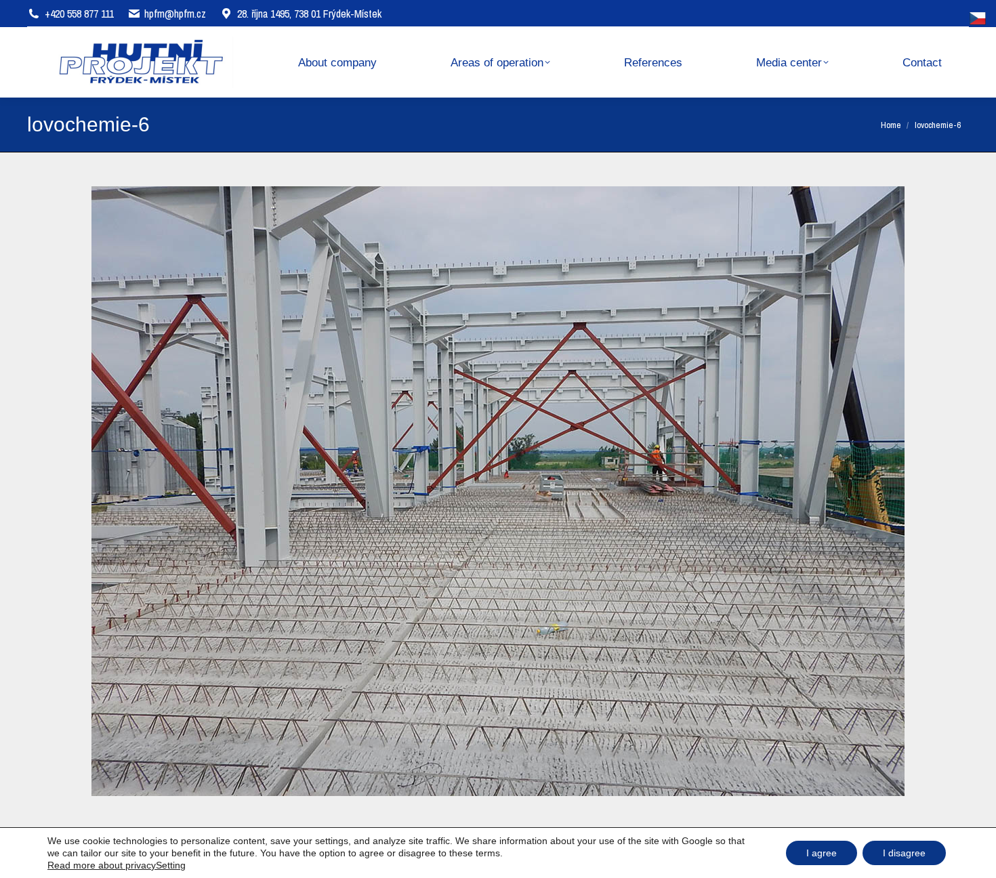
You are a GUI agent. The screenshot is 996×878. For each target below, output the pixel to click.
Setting (171, 865)
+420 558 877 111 (79, 13)
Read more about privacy (101, 865)
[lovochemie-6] (498, 491)
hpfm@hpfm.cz (175, 13)
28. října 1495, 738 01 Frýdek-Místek (309, 13)
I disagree (904, 853)
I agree (821, 853)
